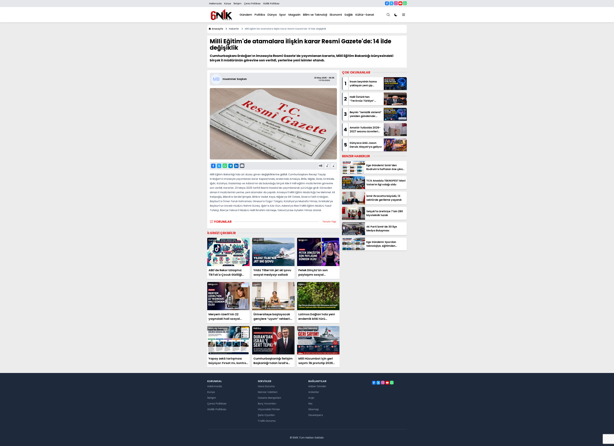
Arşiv (311, 398)
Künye (227, 3)
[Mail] (242, 165)
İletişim (237, 3)
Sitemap (313, 409)
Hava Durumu (266, 386)
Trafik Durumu (267, 421)
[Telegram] (230, 166)
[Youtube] (400, 3)
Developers (315, 415)
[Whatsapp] (405, 3)
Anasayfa (217, 28)
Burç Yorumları (267, 403)
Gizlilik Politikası (271, 3)
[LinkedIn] (236, 166)
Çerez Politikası (252, 3)
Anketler (313, 392)
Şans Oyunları (266, 415)
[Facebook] (387, 3)
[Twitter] (391, 3)
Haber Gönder (317, 386)
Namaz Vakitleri (267, 392)
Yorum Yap (329, 221)
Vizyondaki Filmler (269, 409)
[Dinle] (320, 165)
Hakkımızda (215, 3)
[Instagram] (396, 3)
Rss (310, 403)
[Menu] (388, 15)
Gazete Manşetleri (269, 398)
